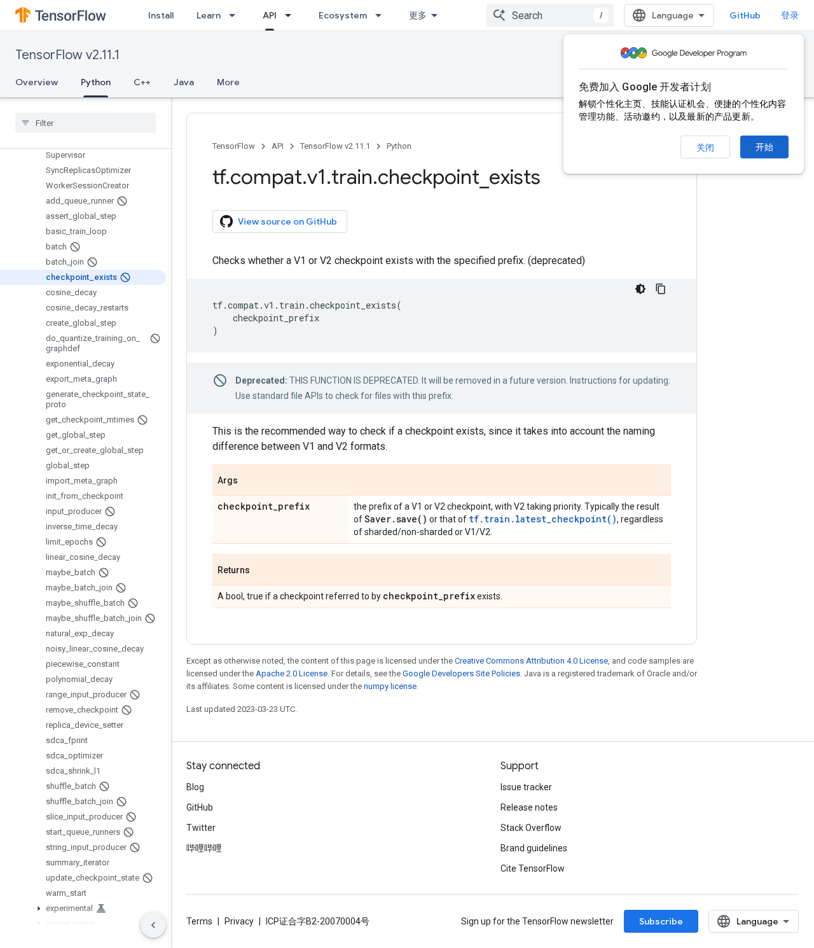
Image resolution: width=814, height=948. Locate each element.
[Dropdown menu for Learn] (236, 15)
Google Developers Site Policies (461, 673)
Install (161, 15)
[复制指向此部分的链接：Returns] (262, 570)
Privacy (239, 921)
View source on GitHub (287, 221)
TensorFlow (233, 146)
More (228, 82)
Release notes (529, 807)
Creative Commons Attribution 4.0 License (531, 661)
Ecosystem (343, 15)
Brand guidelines (533, 848)
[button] (83, 908)
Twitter (201, 828)
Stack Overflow (531, 828)
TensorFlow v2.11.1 (67, 55)
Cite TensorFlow (532, 868)
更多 (418, 15)
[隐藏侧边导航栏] (153, 925)
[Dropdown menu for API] (292, 15)
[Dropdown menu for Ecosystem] (382, 15)
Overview (36, 82)
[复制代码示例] (661, 289)
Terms (199, 921)
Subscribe (661, 921)
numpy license (390, 686)
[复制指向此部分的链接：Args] (250, 481)
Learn (209, 15)
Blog (195, 787)
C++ (142, 82)
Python (96, 82)
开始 (764, 147)
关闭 (705, 147)
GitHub (745, 15)
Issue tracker (526, 787)
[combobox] (550, 15)
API (270, 15)
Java (184, 82)
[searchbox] (85, 123)
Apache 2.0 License (292, 673)
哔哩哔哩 (204, 848)
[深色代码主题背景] (640, 289)
